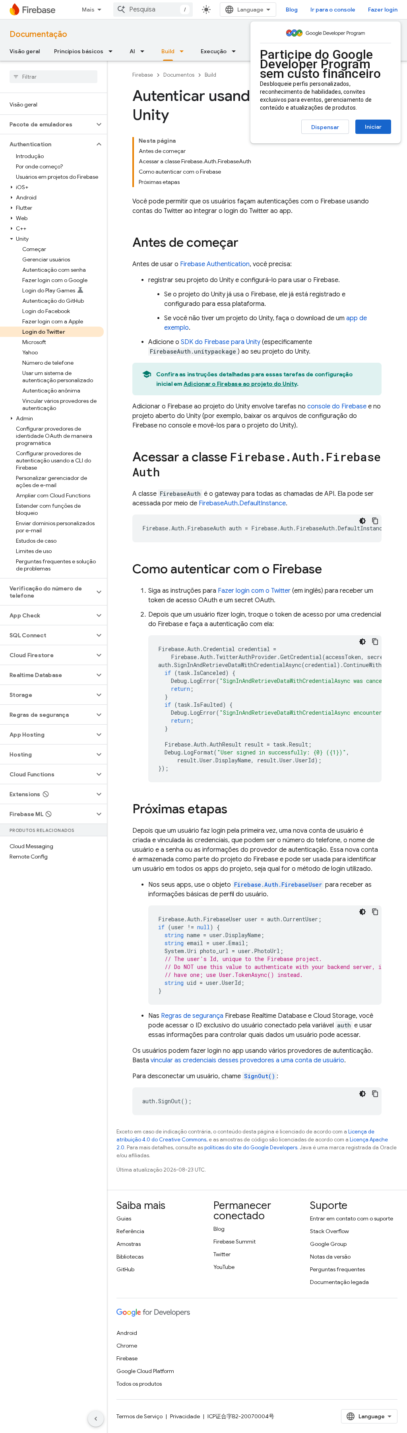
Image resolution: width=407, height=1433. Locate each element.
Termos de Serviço (139, 1416)
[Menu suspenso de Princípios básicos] (112, 51)
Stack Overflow (329, 1231)
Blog (292, 9)
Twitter (222, 1254)
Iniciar (373, 126)
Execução (214, 51)
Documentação (38, 34)
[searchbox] (53, 76)
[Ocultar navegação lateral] (96, 1419)
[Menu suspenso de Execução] (236, 51)
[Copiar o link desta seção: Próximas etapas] (235, 810)
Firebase (142, 75)
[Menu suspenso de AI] (144, 51)
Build (167, 51)
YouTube (224, 1267)
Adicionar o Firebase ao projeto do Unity (240, 383)
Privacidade (185, 1416)
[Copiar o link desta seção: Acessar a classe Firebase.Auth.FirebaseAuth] (168, 473)
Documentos (178, 75)
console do (336, 406)
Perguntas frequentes (337, 1269)
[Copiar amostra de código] (375, 520)
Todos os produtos (139, 1383)
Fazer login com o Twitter (254, 591)
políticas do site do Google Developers (250, 1147)
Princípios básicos (78, 51)
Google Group (328, 1243)
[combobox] (153, 9)
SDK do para (220, 342)
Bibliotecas (129, 1256)
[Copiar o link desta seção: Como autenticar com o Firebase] (330, 570)
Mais (88, 9)
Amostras (128, 1243)
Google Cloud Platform (145, 1371)
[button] (47, 124)
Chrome (126, 1345)
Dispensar (325, 127)
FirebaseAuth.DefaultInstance (242, 503)
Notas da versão (330, 1256)
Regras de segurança (192, 1016)
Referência (130, 1231)
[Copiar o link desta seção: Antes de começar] (246, 243)
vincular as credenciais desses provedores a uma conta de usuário (247, 1060)
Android (126, 1332)
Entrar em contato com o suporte (351, 1218)
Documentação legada (339, 1282)
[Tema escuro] (362, 520)
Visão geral (25, 51)
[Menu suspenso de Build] (184, 51)
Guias (123, 1218)
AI (132, 51)
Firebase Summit (234, 1241)
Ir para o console (332, 9)
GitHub (125, 1269)
